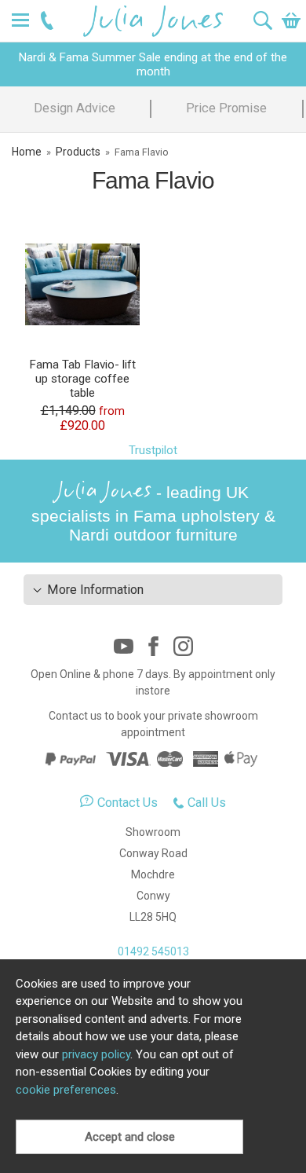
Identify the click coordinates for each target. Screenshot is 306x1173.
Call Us (207, 802)
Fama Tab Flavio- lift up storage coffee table (82, 378)
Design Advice (74, 108)
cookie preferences (66, 1090)
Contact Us (127, 802)
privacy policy (96, 1054)
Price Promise (226, 108)
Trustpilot (153, 450)
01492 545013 (153, 951)
